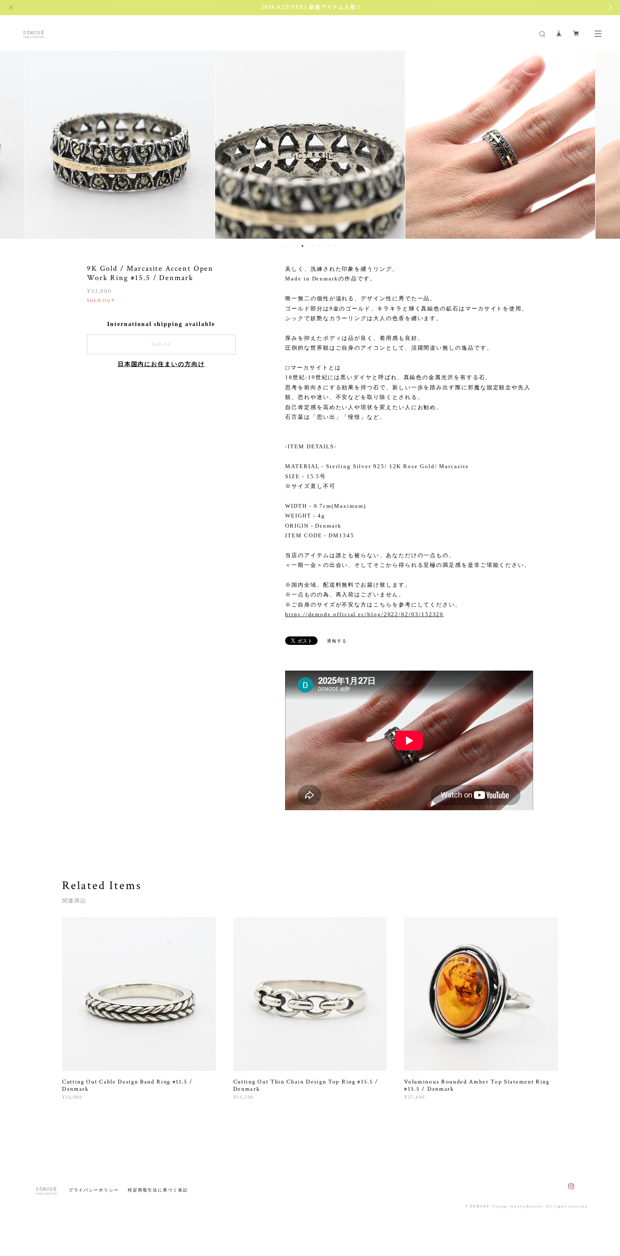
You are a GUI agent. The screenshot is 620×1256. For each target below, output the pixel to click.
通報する (337, 641)
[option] (120, 144)
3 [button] (297, 246)
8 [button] (324, 246)
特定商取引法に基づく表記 (158, 1190)
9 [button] (330, 246)
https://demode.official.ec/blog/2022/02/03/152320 (364, 614)
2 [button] (291, 246)
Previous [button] (12, 144)
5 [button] (308, 246)
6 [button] (313, 246)
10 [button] (335, 246)
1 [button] (286, 246)
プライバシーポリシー (94, 1190)
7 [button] (319, 246)
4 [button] (302, 246)
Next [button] (607, 144)
